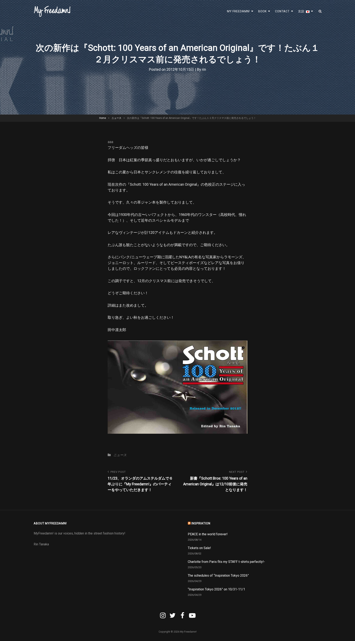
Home (102, 118)
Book (262, 11)
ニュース (116, 118)
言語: (302, 11)
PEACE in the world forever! (208, 534)
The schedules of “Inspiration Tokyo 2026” (218, 575)
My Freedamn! (238, 11)
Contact (282, 11)
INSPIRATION (200, 523)
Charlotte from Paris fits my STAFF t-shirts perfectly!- (226, 562)
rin (204, 69)
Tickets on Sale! (199, 548)
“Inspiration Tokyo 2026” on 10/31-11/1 (216, 589)
